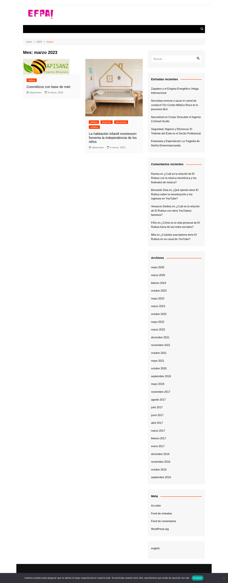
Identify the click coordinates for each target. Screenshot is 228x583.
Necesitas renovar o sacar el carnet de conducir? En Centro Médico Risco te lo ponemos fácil (174, 105)
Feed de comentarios (163, 521)
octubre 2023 (159, 290)
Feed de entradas (161, 513)
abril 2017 (157, 422)
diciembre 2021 (160, 337)
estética (94, 127)
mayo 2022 (157, 321)
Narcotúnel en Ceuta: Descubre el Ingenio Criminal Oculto (176, 119)
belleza (31, 80)
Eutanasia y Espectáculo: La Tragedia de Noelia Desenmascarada (175, 143)
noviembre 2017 (160, 391)
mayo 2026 (157, 267)
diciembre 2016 (160, 454)
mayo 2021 (157, 360)
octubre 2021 (159, 353)
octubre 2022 (159, 314)
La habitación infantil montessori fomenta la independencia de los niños (113, 138)
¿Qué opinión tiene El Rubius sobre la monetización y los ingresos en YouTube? (174, 194)
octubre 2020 (159, 368)
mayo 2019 (157, 384)
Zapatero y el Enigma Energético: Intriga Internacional (175, 90)
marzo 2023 (158, 306)
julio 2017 (157, 407)
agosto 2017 (158, 399)
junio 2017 (157, 415)
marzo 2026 (158, 275)
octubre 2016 (159, 469)
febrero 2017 (158, 438)
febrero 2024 (158, 283)
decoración (121, 122)
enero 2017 (158, 446)
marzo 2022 (158, 329)
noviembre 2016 (160, 461)
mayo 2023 (157, 298)
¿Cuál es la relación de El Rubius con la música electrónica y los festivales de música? (173, 178)
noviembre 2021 (160, 345)
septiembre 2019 (161, 376)
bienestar (106, 122)
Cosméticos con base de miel (48, 87)
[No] (223, 578)
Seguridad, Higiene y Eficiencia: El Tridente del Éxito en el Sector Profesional (176, 131)
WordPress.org (160, 529)
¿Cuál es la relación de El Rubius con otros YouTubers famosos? (175, 210)
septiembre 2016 (161, 477)
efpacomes (35, 92)
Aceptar (197, 577)
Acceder (156, 505)
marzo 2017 (158, 430)
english (155, 548)
